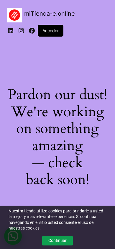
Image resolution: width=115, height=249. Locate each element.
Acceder (50, 30)
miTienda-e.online (49, 13)
